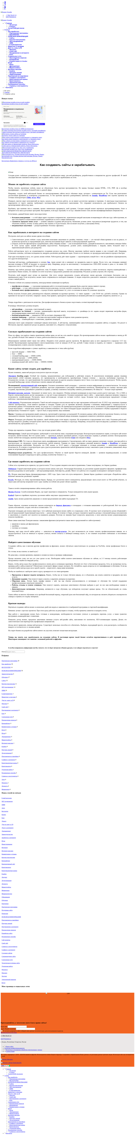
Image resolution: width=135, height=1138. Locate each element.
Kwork (11, 480)
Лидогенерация (15, 74)
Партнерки (5, 903)
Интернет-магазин (14, 69)
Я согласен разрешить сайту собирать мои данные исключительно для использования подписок (33, 1031)
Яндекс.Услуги (14, 492)
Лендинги (12, 376)
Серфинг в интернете (17, 77)
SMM (11, 43)
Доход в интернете (7, 828)
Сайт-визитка (13, 402)
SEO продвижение (16, 41)
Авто (3, 779)
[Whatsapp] (5, 5)
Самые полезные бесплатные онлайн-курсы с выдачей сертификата (23, 132)
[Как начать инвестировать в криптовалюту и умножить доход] (22, 137)
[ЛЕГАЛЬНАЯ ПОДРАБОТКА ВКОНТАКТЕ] (16, 151)
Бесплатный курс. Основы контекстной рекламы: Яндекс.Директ (22, 156)
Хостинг (4, 976)
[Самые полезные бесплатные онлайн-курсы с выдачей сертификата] (24, 130)
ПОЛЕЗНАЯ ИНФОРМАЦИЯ (18, 36)
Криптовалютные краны (19, 79)
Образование (6, 897)
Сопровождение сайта (9, 956)
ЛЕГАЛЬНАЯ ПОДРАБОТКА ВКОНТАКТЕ (16, 152)
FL (9, 474)
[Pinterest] (5, 2)
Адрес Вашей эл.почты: (8, 1029)
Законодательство (7, 674)
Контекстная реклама (17, 39)
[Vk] (5, 7)
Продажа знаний (16, 72)
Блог (11, 54)
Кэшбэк (12, 71)
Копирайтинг (14, 59)
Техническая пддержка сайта (11, 963)
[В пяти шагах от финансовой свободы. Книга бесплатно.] (20, 144)
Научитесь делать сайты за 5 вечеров (13, 135)
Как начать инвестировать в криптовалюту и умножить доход (21, 139)
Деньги (4, 821)
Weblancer (12, 469)
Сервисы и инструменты (19, 86)
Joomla (95, 195)
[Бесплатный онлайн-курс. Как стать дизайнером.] (18, 147)
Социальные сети (14, 56)
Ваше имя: (4, 1026)
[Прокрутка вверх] (1, 1136)
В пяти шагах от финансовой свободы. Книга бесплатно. (19, 146)
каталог (27, 393)
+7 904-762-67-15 (6, 1035)
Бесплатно (5, 811)
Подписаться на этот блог (9, 1032)
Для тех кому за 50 (7, 824)
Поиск (4, 651)
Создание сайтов (7, 953)
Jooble (10, 499)
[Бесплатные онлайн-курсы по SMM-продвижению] (24, 116)
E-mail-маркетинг (16, 44)
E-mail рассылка (7, 798)
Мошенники (5, 789)
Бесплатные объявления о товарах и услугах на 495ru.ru (19, 161)
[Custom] (4, 9)
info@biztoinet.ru (11, 17)
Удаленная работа (16, 82)
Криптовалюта (15, 81)
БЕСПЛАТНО (14, 35)
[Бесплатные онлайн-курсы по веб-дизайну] (16, 102)
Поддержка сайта (7, 910)
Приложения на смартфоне (18, 76)
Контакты (9, 87)
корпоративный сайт (29, 385)
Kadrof (11, 495)
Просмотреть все (7, 158)
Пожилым (5, 913)
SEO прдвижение (7, 801)
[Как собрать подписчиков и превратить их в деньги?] (19, 140)
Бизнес (4, 814)
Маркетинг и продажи (16, 46)
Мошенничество (7, 894)
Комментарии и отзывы (18, 61)
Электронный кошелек (9, 979)
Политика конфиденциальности (14, 1048)
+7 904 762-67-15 (11, 15)
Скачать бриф (10, 1051)
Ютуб (10, 63)
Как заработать (13, 31)
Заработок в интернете (9, 837)
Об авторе (13, 25)
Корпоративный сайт (8, 864)
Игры (12, 64)
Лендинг (4, 877)
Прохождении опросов (18, 58)
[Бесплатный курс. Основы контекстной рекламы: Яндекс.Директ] (23, 154)
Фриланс (13, 49)
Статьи (7, 30)
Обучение (5, 677)
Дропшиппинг (15, 66)
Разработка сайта (7, 933)
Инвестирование (7, 844)
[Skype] (5, 4)
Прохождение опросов (9, 930)
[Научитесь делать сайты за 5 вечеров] (14, 134)
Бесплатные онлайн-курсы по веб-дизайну (15, 104)
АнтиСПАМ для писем (16, 28)
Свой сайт (13, 51)
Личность (5, 786)
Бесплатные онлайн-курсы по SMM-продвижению (18, 129)
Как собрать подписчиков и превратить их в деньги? (18, 142)
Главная (9, 23)
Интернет (5, 847)
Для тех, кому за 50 (15, 48)
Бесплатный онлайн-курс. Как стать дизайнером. (17, 149)
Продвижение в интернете (19, 53)
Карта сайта (9, 1046)
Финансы (5, 783)
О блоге (12, 26)
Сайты (12, 38)
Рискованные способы (16, 84)
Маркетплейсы (15, 68)
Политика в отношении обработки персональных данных (24, 1050)
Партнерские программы (19, 33)
